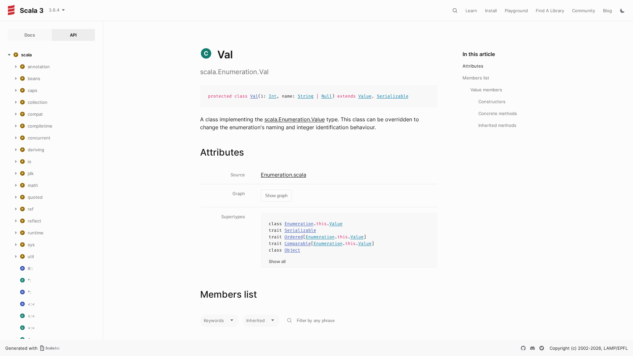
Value (365, 96)
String (306, 96)
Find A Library (550, 10)
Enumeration (299, 223)
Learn (471, 10)
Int (273, 96)
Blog (607, 10)
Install (491, 10)
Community (583, 10)
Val (254, 96)
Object (292, 250)
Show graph (276, 195)
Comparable (298, 243)
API (73, 35)
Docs (29, 35)
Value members (486, 89)
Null (326, 96)
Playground (516, 10)
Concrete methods (497, 113)
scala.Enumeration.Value (294, 119)
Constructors (491, 101)
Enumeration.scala (283, 174)
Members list (476, 77)
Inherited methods (497, 125)
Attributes (473, 66)
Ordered (294, 237)
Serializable (392, 96)
